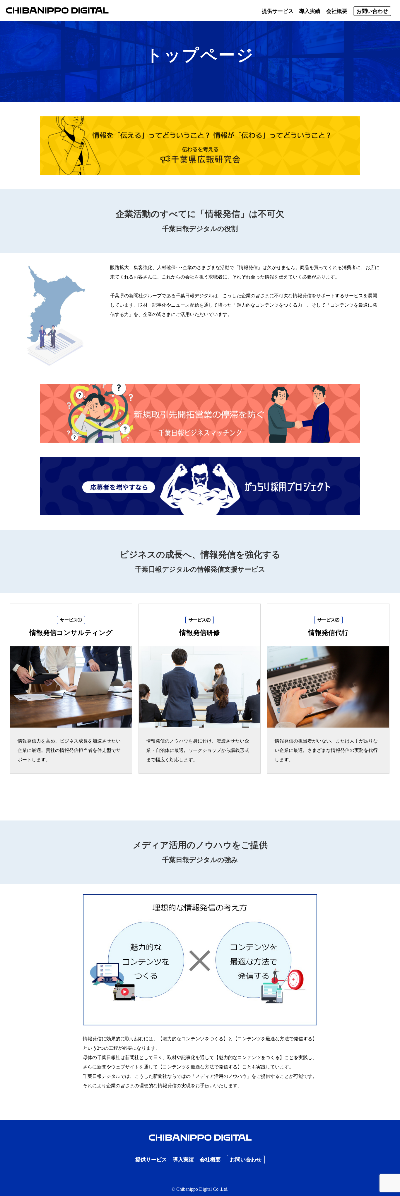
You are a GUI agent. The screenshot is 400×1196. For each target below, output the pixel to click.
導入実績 (309, 11)
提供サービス (277, 11)
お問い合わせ (372, 11)
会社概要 (336, 11)
